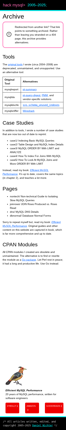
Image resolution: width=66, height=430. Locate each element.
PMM (45, 95)
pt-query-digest (31, 95)
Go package (29, 259)
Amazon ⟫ (31, 408)
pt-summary (30, 89)
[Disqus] (33, 314)
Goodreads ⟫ (54, 406)
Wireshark (28, 110)
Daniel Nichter (42, 425)
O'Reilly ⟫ (12, 406)
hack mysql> (14, 5)
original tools (15, 64)
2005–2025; (37, 5)
